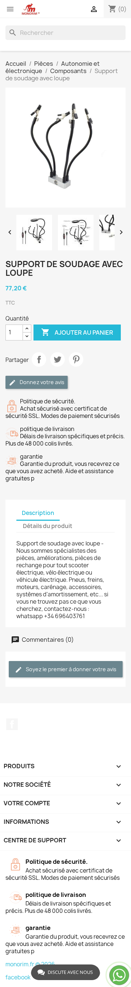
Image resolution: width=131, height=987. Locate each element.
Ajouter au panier (77, 332)
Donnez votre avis (41, 382)
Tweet (57, 359)
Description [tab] (38, 513)
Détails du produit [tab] (47, 526)
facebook (18, 977)
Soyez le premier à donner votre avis (70, 669)
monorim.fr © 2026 (30, 964)
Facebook (12, 724)
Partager (39, 359)
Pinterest (76, 359)
